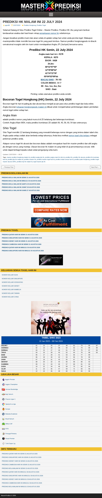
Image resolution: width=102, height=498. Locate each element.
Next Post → (95, 167)
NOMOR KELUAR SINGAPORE (12, 278)
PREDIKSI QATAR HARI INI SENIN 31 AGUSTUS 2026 (20, 234)
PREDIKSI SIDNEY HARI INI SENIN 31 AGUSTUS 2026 (20, 241)
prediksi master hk (30, 159)
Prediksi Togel (41, 25)
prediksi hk (69, 157)
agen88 (7, 25)
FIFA (6, 428)
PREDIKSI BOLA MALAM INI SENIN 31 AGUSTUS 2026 (20, 177)
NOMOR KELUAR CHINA (10, 297)
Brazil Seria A (9, 419)
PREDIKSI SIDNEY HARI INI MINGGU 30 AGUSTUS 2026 (21, 479)
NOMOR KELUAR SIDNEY (10, 286)
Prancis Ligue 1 (10, 399)
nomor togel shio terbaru (79, 135)
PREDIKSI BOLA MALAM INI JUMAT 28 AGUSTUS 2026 (21, 187)
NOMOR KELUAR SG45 (10, 275)
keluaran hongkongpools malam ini (31, 107)
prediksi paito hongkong (82, 159)
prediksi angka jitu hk (37, 157)
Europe (7, 409)
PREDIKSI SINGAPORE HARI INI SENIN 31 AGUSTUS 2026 (22, 238)
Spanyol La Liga (10, 404)
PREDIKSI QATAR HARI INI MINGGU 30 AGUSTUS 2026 (21, 247)
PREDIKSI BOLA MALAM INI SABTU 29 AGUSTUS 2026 (21, 184)
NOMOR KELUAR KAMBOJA (11, 289)
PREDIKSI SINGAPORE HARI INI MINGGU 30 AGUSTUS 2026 (23, 250)
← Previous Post (8, 167)
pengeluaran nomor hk (49, 33)
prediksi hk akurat (79, 157)
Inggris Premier (10, 379)
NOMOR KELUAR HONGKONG (12, 282)
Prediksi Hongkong (30, 25)
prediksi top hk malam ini (25, 161)
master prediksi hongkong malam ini (18, 157)
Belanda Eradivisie (11, 414)
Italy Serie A (9, 394)
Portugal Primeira (10, 433)
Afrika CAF (8, 424)
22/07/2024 (16, 25)
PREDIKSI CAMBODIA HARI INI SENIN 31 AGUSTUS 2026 (21, 244)
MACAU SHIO (47, 79)
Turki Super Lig (10, 443)
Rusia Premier (10, 438)
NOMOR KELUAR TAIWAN (11, 293)
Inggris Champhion (11, 384)
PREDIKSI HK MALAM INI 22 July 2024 (32, 22)
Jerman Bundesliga (11, 389)
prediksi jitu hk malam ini (15, 159)
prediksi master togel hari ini (46, 159)
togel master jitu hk (39, 161)
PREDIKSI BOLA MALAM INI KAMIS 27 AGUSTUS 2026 (21, 190)
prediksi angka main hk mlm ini (55, 157)
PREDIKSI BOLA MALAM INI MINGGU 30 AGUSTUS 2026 (21, 181)
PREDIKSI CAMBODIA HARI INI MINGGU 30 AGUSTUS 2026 (22, 483)
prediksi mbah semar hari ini (65, 159)
